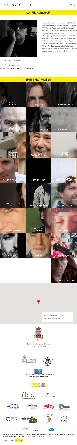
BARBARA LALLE (64, 178)
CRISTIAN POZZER (64, 205)
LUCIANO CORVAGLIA (64, 104)
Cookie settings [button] (8, 440)
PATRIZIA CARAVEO (64, 255)
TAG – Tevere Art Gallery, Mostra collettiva (17, 68)
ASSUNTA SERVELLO (12, 230)
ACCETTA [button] (19, 440)
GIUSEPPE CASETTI (13, 154)
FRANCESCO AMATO (13, 255)
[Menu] (71, 5)
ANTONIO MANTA (38, 180)
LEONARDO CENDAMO (64, 281)
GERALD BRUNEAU (13, 104)
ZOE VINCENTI (64, 230)
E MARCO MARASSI (64, 180)
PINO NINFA (38, 255)
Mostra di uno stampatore (11, 65)
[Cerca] (74, 5)
